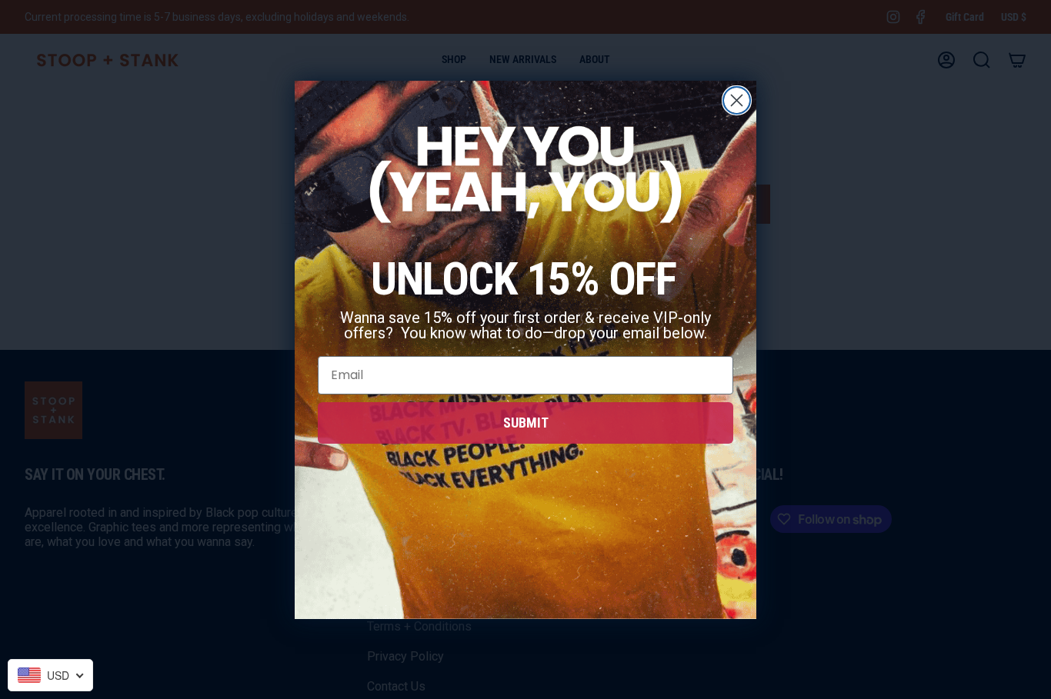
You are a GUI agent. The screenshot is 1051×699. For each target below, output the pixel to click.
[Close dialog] (736, 100)
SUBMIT (526, 422)
